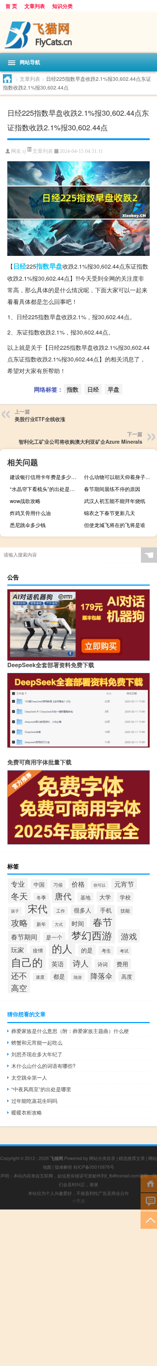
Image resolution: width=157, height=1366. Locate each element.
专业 (18, 883)
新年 (41, 923)
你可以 (99, 885)
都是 (59, 976)
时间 (78, 923)
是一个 (54, 937)
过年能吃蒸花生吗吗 (34, 1100)
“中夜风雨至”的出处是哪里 (41, 1089)
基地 (85, 897)
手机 (106, 910)
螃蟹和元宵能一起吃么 (36, 1042)
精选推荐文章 (132, 1158)
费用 (122, 964)
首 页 (11, 5)
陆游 (78, 977)
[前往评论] (149, 1201)
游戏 (129, 936)
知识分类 (62, 5)
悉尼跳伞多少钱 (28, 524)
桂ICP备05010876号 (93, 1167)
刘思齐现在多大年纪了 (36, 1054)
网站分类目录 (102, 1158)
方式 (59, 924)
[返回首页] (149, 1183)
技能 (125, 910)
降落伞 (101, 975)
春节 (102, 922)
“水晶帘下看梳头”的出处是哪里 (45, 488)
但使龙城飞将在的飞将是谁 (114, 524)
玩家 (17, 949)
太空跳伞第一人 (29, 1077)
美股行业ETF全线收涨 (40, 419)
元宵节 (124, 883)
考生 (106, 950)
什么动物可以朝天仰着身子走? (118, 476)
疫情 (38, 950)
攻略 (19, 922)
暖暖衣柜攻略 (26, 1112)
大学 (105, 897)
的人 (62, 948)
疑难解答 (63, 1167)
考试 (124, 950)
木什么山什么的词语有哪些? (43, 1065)
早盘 (55, 266)
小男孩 (78, 1200)
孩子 (15, 911)
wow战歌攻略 (25, 500)
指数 (42, 266)
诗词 (102, 964)
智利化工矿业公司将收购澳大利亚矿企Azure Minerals (80, 441)
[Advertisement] (78, 1287)
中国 (39, 884)
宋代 (37, 908)
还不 (19, 975)
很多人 (82, 910)
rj (24, 151)
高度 (126, 976)
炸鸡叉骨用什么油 (30, 512)
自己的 (27, 961)
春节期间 (24, 936)
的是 (87, 950)
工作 (60, 911)
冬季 (41, 897)
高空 (19, 987)
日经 (19, 266)
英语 (57, 963)
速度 (40, 977)
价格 (78, 883)
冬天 (19, 896)
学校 (125, 897)
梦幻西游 (91, 935)
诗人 (81, 963)
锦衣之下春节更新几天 (109, 512)
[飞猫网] (78, 32)
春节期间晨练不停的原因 (112, 488)
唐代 (63, 896)
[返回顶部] (149, 1219)
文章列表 (34, 5)
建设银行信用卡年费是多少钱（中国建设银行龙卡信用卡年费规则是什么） (45, 476)
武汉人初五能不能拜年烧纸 (114, 500)
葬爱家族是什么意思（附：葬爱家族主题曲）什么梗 (70, 1030)
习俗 (58, 884)
